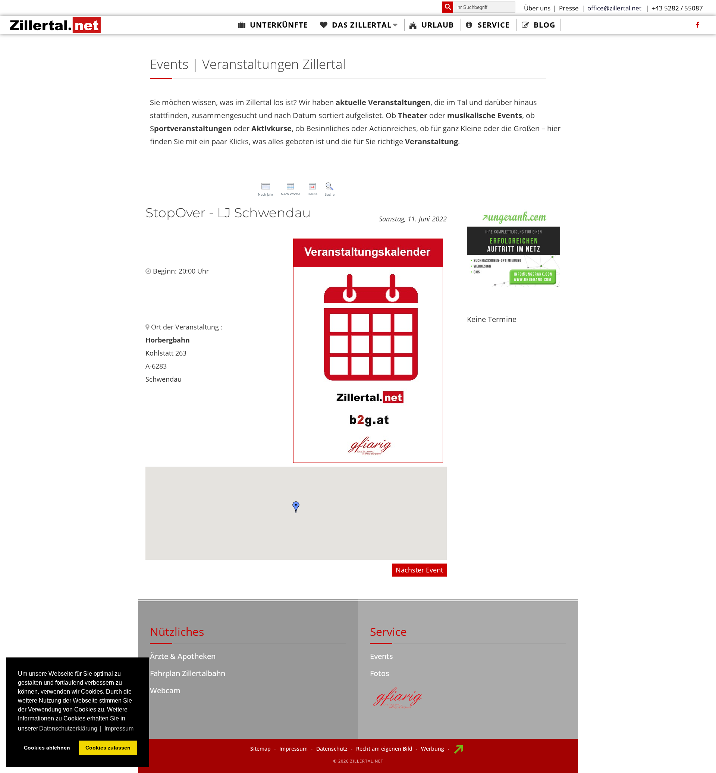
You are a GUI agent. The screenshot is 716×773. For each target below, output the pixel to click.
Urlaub (437, 25)
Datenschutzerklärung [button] (68, 728)
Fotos (379, 673)
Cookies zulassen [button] (108, 748)
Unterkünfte (279, 25)
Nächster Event (419, 569)
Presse (569, 8)
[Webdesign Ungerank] (513, 247)
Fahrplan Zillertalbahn (187, 673)
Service (494, 25)
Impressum (293, 748)
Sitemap (260, 748)
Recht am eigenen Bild (384, 748)
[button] (296, 507)
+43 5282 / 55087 (677, 8)
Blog (544, 25)
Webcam (165, 690)
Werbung (432, 748)
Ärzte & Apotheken (183, 656)
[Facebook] (697, 25)
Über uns (537, 8)
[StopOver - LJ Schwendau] (368, 350)
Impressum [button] (119, 728)
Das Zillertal (362, 25)
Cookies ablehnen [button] (47, 748)
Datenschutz (332, 748)
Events (381, 656)
